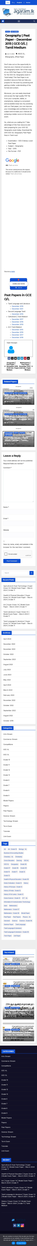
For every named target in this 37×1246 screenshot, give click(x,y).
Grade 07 (7, 868)
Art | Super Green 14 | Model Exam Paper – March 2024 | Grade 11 (17, 1013)
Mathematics (13, 905)
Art (5, 849)
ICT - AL (24, 898)
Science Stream (9, 816)
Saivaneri (7, 920)
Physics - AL (27, 917)
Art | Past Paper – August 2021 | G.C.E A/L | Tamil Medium (18, 398)
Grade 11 (6, 765)
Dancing (19, 860)
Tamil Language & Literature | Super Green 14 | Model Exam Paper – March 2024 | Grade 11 (17, 623)
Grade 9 (6, 795)
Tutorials (6, 831)
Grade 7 (6, 785)
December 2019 (17, 324)
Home (28, 2)
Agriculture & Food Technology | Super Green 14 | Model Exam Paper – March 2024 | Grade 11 (18, 588)
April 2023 (7, 685)
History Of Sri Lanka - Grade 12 (13, 894)
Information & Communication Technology (17, 902)
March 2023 (7, 690)
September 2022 (9, 710)
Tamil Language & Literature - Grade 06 (16, 932)
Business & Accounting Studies (13, 853)
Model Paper (25, 913)
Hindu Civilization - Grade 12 (13, 883)
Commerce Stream (10, 739)
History (26, 883)
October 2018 (8, 721)
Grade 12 (6, 770)
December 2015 (17, 330)
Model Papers (8, 801)
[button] (34, 21)
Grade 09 (24, 868)
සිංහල (13, 2)
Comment (7, 468)
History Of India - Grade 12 (12, 890)
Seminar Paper (8, 924)
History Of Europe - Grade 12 (13, 887)
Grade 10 (6, 760)
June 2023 (7, 675)
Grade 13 (22, 432)
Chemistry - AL (8, 857)
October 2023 (8, 654)
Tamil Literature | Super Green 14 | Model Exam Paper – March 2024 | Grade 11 (16, 614)
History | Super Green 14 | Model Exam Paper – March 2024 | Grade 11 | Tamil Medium (16, 1203)
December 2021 (17, 309)
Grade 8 (6, 790)
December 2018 (17, 322)
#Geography (9, 57)
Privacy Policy (21, 1243)
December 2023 (9, 644)
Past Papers (14, 31)
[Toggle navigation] (19, 21)
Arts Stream (9, 393)
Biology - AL (23, 849)
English (19, 2)
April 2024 (7, 639)
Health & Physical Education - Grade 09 (16, 879)
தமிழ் (7, 2)
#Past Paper (19, 57)
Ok (13, 1243)
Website (6, 530)
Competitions (8, 744)
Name (6, 507)
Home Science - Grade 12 (12, 898)
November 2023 (9, 649)
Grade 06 (23, 864)
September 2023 (9, 659)
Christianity (18, 857)
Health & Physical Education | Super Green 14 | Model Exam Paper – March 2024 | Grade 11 (17, 597)
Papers (6, 806)
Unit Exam (7, 836)
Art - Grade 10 (12, 849)
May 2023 (7, 680)
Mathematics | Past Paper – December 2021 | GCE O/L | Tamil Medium (24, 366)
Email (5, 518)
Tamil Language (20, 924)
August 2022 (8, 716)
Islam (5, 905)
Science (14, 920)
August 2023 (8, 664)
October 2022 (8, 705)
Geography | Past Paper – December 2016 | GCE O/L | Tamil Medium (12, 366)
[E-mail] (8, 356)
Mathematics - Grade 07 (11, 909)
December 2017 (17, 319)
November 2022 (9, 700)
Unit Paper (17, 936)
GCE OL (7, 31)
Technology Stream (10, 821)
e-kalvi (12, 271)
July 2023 (7, 670)
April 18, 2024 (11, 1016)
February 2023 (8, 695)
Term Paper (7, 936)
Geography (14, 864)
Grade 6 (6, 780)
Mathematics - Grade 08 (11, 913)
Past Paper (7, 917)
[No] (35, 1240)
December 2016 (17, 306)
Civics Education (9, 860)
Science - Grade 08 (26, 920)
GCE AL (16, 393)
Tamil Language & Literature (12, 928)
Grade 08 (15, 868)
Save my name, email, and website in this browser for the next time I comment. (18, 545)
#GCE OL (21, 54)
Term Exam (7, 826)
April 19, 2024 (11, 972)
